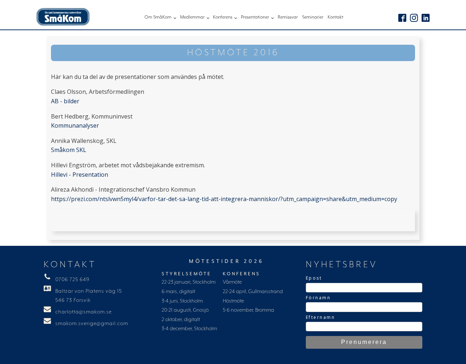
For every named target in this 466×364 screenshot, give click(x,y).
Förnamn (318, 298)
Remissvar (288, 17)
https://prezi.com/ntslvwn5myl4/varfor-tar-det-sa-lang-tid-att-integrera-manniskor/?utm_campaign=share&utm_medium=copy (224, 199)
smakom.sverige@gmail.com (91, 324)
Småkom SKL (68, 150)
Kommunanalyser (75, 125)
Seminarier (312, 17)
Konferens (222, 17)
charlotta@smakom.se (83, 312)
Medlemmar (192, 17)
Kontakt (335, 17)
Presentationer (255, 17)
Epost (314, 278)
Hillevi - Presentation (79, 175)
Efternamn (320, 317)
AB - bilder (65, 101)
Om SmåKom (158, 17)
